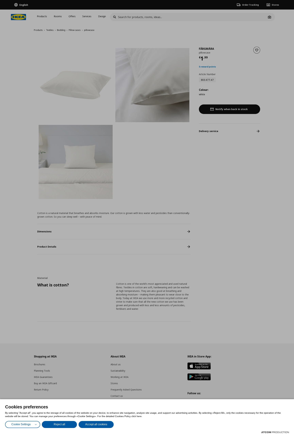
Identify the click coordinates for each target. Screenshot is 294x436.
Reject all (59, 424)
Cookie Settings (21, 424)
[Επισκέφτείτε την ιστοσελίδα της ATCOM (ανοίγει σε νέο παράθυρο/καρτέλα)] (275, 432)
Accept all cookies (96, 424)
